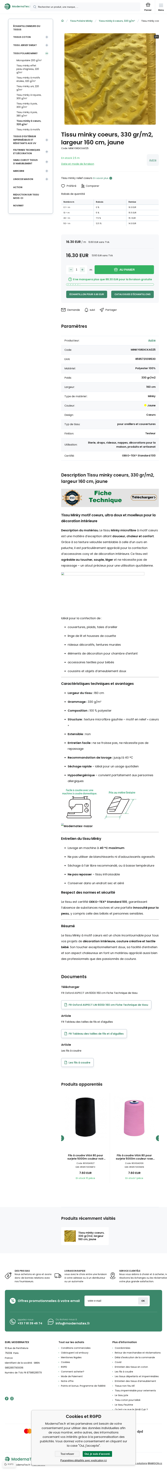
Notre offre (67, 1381)
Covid (118, 1362)
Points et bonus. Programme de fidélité (83, 1385)
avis (117, 1414)
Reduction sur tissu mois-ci (26, 196)
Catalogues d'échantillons (132, 294)
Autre (152, 160)
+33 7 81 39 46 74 (30, 1323)
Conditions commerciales (76, 1348)
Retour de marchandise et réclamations (138, 1352)
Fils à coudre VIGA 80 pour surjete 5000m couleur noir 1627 (85, 1157)
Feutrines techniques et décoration (26, 151)
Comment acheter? (72, 1371)
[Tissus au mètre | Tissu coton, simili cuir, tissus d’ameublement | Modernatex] (62, 20)
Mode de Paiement (72, 1376)
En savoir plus (100, 178)
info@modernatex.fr (73, 1323)
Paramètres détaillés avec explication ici (83, 1460)
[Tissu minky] (110, 505)
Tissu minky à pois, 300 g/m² (27, 105)
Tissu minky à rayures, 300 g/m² (28, 96)
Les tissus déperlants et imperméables (137, 1376)
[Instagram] (12, 1398)
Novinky (18, 205)
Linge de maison (23, 179)
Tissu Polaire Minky (81, 21)
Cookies (65, 1362)
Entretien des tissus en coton (131, 1367)
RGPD (64, 1367)
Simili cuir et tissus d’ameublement (25, 161)
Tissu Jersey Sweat (25, 45)
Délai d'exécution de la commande (135, 1357)
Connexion (143, 1301)
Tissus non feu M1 (125, 1385)
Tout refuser (67, 1454)
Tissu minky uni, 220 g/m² (27, 88)
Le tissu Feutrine (124, 1404)
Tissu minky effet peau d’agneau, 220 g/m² (27, 69)
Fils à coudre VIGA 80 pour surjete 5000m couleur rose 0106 (134, 1157)
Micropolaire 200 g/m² (29, 60)
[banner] (15, 6)
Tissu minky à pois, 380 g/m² (27, 114)
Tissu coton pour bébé (127, 1400)
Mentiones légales (71, 1357)
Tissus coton (22, 37)
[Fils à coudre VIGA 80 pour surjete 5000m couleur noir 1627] (85, 1117)
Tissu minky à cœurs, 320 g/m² (117, 21)
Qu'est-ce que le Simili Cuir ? (131, 1409)
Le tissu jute (121, 1395)
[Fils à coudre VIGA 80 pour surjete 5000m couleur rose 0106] (134, 1117)
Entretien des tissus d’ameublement (135, 1381)
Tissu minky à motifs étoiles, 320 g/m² (28, 79)
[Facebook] (6, 1398)
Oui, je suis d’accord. (97, 1454)
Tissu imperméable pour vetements (135, 1390)
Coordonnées (122, 1348)
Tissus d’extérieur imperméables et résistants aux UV (24, 140)
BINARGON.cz (155, 1463)
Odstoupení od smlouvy (74, 1352)
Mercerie (18, 171)
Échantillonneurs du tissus (26, 27)
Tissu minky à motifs (28, 129)
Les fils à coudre (124, 1371)
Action (17, 187)
